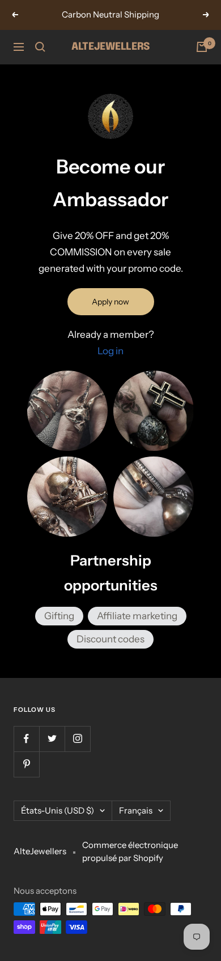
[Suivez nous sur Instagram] (77, 738)
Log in (110, 350)
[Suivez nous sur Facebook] (26, 738)
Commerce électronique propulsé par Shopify (130, 851)
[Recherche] (40, 47)
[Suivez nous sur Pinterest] (26, 764)
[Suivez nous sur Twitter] (52, 738)
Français (135, 810)
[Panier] (201, 47)
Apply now (110, 302)
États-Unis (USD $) (57, 810)
